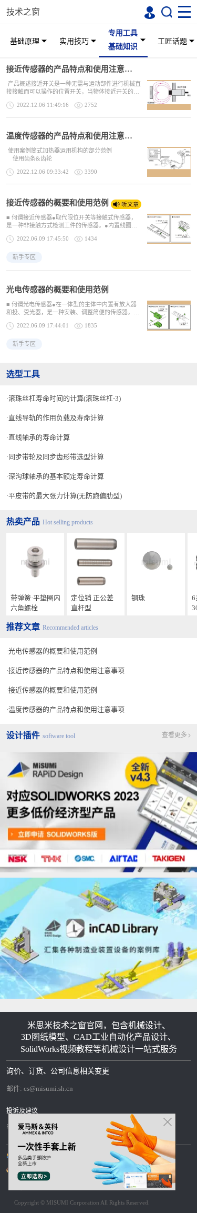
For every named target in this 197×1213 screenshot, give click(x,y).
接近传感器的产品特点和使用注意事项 (72, 69)
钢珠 (138, 598)
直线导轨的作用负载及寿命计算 (56, 418)
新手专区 (24, 257)
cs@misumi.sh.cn (48, 1088)
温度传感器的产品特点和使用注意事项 (72, 136)
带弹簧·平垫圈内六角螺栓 (35, 603)
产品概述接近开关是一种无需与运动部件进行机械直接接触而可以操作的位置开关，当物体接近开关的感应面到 (73, 88)
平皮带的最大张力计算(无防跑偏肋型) (65, 496)
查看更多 (174, 735)
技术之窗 (23, 11)
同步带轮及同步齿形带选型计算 (56, 457)
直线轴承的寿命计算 (39, 437)
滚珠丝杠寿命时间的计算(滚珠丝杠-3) (64, 398)
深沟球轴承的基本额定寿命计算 (56, 476)
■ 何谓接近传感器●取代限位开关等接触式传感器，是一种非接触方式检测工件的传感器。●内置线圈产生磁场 (71, 222)
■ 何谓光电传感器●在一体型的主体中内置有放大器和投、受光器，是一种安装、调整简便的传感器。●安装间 (71, 308)
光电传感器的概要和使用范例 (57, 289)
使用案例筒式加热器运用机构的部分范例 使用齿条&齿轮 (74, 154)
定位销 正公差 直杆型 (92, 603)
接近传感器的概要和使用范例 (57, 202)
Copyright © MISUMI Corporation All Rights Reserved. (82, 1202)
